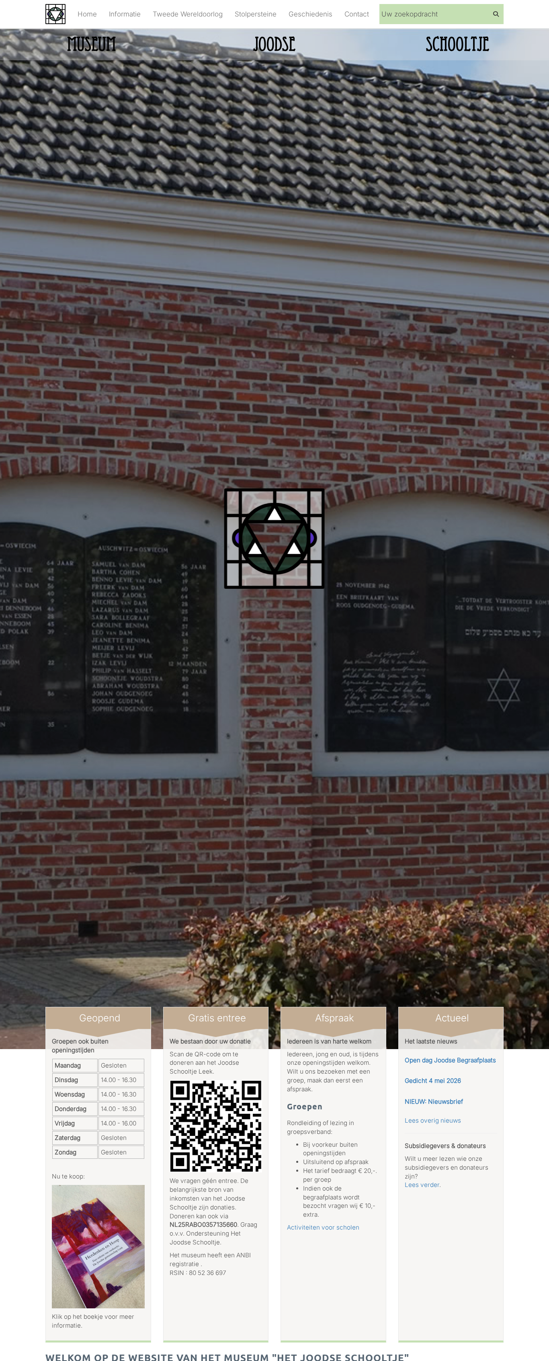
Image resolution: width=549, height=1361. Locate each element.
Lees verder (422, 1185)
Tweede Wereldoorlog (188, 14)
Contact (356, 14)
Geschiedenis (310, 14)
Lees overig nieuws (433, 1120)
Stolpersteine (256, 14)
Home (87, 14)
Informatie (125, 14)
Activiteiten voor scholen (323, 1227)
